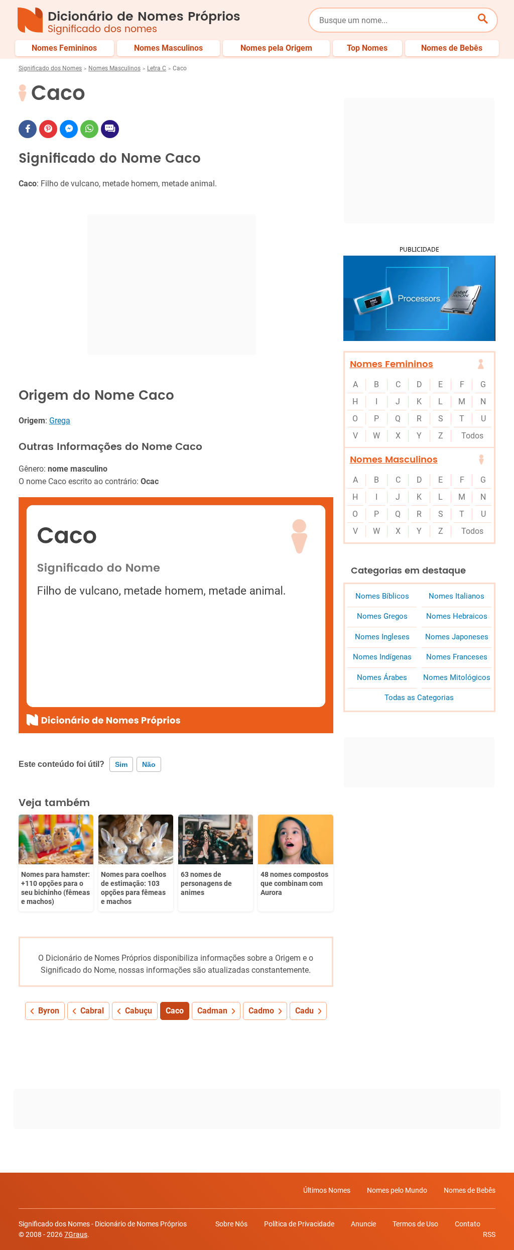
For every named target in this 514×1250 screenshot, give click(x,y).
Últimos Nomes (326, 1190)
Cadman (212, 1010)
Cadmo (261, 1010)
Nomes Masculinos (114, 68)
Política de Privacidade (299, 1224)
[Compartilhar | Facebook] (28, 129)
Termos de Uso (415, 1224)
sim (121, 764)
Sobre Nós (231, 1224)
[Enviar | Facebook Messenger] (69, 129)
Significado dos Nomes (50, 68)
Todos (472, 435)
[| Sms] (110, 129)
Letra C (156, 68)
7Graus (75, 1234)
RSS (489, 1234)
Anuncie (363, 1224)
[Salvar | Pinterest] (48, 129)
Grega (59, 420)
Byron (48, 1010)
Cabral (92, 1010)
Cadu (304, 1010)
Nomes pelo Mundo (397, 1190)
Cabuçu (138, 1010)
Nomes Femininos (391, 364)
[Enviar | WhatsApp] (89, 129)
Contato (467, 1224)
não (149, 764)
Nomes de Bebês (469, 1190)
